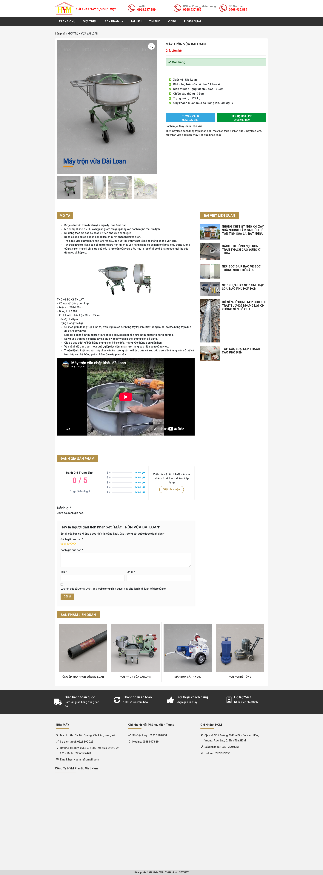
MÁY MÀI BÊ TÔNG (240, 676)
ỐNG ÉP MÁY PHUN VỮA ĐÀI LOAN (83, 676)
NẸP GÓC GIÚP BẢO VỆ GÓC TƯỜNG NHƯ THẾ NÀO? (241, 268)
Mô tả (65, 215)
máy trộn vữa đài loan (179, 134)
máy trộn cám (179, 130)
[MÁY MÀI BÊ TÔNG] (240, 648)
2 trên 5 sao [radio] (65, 543)
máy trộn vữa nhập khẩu (207, 134)
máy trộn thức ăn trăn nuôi (228, 130)
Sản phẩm (112, 21)
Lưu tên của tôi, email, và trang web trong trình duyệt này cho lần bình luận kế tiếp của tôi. (114, 588)
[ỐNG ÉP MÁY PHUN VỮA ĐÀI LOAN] (83, 648)
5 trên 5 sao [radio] (74, 543)
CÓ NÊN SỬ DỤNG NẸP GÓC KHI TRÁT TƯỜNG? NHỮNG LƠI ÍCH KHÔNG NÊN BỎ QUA (243, 305)
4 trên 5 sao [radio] (71, 543)
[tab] (65, 215)
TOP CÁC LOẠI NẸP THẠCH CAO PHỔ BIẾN (241, 350)
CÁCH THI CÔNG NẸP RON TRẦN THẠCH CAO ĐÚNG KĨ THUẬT (241, 249)
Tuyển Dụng (192, 21)
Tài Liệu (135, 21)
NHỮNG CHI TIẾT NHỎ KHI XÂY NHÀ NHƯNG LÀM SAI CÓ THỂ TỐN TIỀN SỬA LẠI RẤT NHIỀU (243, 230)
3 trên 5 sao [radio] (68, 543)
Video (172, 21)
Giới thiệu (90, 21)
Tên (64, 571)
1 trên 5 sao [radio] (62, 543)
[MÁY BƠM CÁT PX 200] (188, 648)
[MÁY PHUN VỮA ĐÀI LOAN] (135, 648)
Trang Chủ (67, 21)
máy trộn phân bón (200, 130)
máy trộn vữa (253, 130)
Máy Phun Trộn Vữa (190, 126)
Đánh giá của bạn (72, 539)
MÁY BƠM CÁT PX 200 (187, 676)
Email (131, 571)
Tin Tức (154, 21)
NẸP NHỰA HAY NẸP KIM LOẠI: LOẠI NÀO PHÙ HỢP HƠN (243, 286)
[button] (151, 46)
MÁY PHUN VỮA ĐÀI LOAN (135, 676)
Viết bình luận (171, 489)
